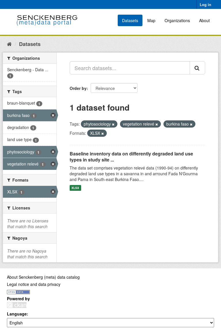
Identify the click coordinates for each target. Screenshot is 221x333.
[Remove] (113, 124)
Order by (78, 88)
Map (151, 20)
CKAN (16, 305)
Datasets (130, 20)
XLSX (75, 188)
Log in (205, 4)
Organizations (177, 20)
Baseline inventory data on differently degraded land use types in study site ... (131, 156)
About (204, 20)
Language (17, 314)
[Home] (9, 43)
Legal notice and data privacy (33, 284)
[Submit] (197, 67)
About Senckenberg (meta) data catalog (43, 277)
